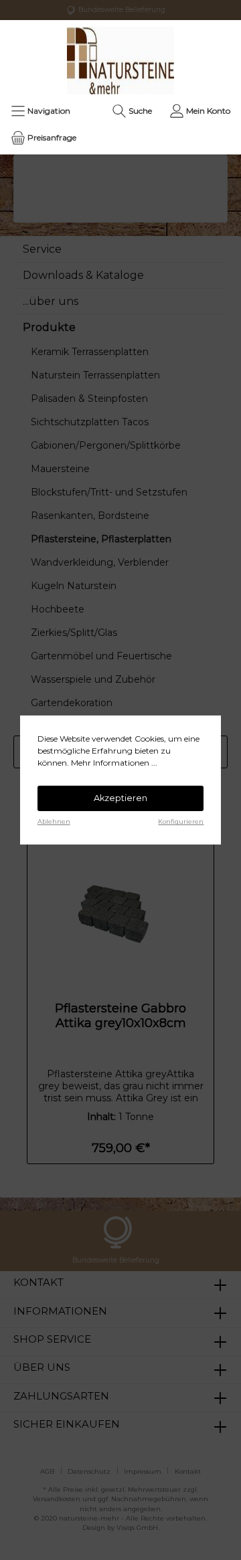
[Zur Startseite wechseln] (120, 60)
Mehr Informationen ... (114, 763)
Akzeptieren (120, 798)
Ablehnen (53, 821)
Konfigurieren (181, 821)
